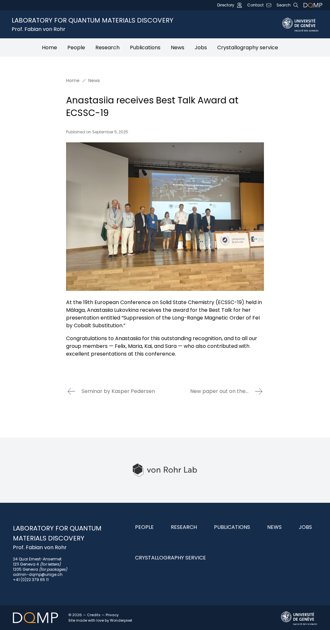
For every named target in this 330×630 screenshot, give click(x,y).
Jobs (201, 47)
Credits (94, 614)
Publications (145, 47)
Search (284, 5)
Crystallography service (247, 47)
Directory (225, 5)
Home (49, 47)
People (76, 47)
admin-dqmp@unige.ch (38, 574)
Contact (255, 5)
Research (107, 47)
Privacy (112, 614)
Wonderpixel (121, 620)
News (177, 47)
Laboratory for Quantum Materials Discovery (92, 24)
